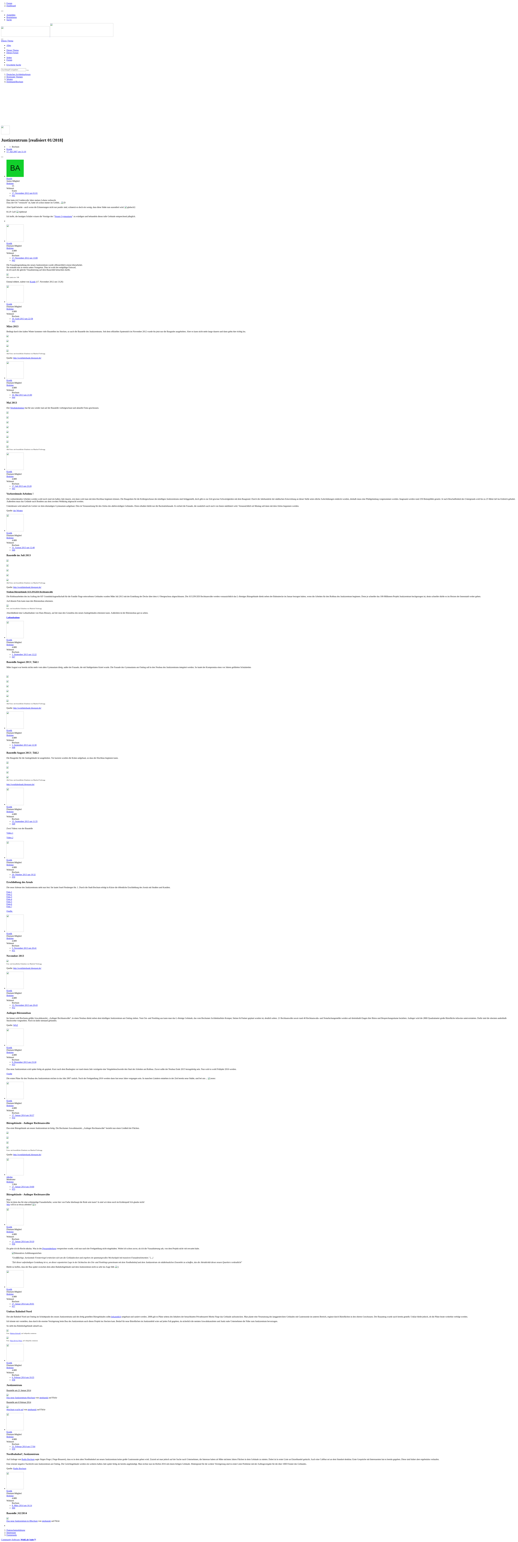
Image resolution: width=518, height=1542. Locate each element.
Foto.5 (9, 902)
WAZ (15, 1025)
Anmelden (10, 15)
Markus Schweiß (15, 1333)
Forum (9, 60)
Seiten (9, 57)
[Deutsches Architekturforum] (57, 36)
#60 (13, 1508)
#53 (13, 1064)
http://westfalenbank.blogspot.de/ (27, 358)
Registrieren (11, 17)
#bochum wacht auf (14, 1409)
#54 (13, 1118)
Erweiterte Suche (13, 65)
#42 (13, 260)
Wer (8, 1204)
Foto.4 (9, 899)
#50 (13, 877)
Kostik (32, 282)
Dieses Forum (12, 53)
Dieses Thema (12, 50)
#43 (13, 321)
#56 (13, 1244)
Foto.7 (9, 906)
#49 (13, 824)
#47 (13, 657)
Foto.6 (9, 904)
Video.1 (9, 833)
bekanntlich (116, 1317)
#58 (13, 1380)
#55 (13, 1189)
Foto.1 (9, 892)
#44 (13, 397)
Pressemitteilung (49, 1248)
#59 (13, 1449)
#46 (13, 550)
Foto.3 (9, 897)
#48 (13, 747)
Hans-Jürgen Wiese (16, 1340)
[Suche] (2, 39)
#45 (13, 488)
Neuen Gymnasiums (63, 216)
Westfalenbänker (17, 408)
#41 (13, 195)
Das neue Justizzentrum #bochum (20, 1398)
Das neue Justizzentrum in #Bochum (22, 1521)
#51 (13, 950)
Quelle (9, 1074)
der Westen (18, 510)
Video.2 (9, 837)
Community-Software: (18, 1539)
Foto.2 (9, 894)
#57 (13, 1306)
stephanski (43, 1398)
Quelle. (9, 911)
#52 (13, 1007)
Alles (8, 45)
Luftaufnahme (13, 617)
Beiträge (10, 183)
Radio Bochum (28, 1459)
